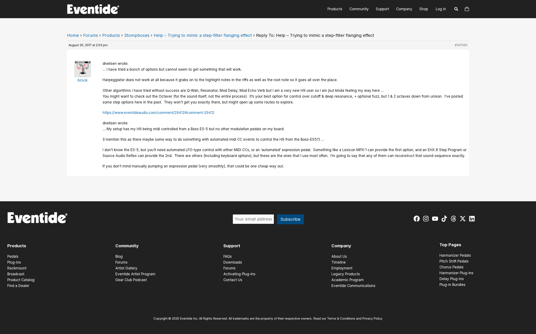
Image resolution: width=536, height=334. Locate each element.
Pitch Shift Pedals (454, 261)
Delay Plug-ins (451, 279)
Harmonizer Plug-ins (456, 273)
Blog (119, 256)
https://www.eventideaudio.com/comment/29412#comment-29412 (158, 113)
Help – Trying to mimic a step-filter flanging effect (203, 35)
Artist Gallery (126, 268)
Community (359, 9)
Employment (341, 268)
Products (334, 9)
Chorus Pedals (451, 267)
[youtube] (436, 218)
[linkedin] (473, 218)
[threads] (454, 218)
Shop (423, 9)
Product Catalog (21, 280)
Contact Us (232, 280)
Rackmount (16, 268)
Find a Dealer (18, 286)
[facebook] (418, 218)
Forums (90, 35)
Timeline (338, 262)
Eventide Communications (353, 286)
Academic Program (347, 280)
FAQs (227, 256)
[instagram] (427, 218)
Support (382, 9)
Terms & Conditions (341, 318)
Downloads (232, 262)
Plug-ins (14, 262)
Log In (441, 9)
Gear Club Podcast (131, 280)
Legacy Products (345, 274)
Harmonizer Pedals (455, 255)
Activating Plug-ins (239, 274)
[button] (456, 9)
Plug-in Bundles (452, 285)
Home (73, 35)
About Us (339, 256)
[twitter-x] (464, 218)
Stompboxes (136, 35)
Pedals (12, 256)
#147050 (461, 45)
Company (404, 9)
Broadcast (15, 274)
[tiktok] (445, 218)
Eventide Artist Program (135, 274)
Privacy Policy (372, 318)
